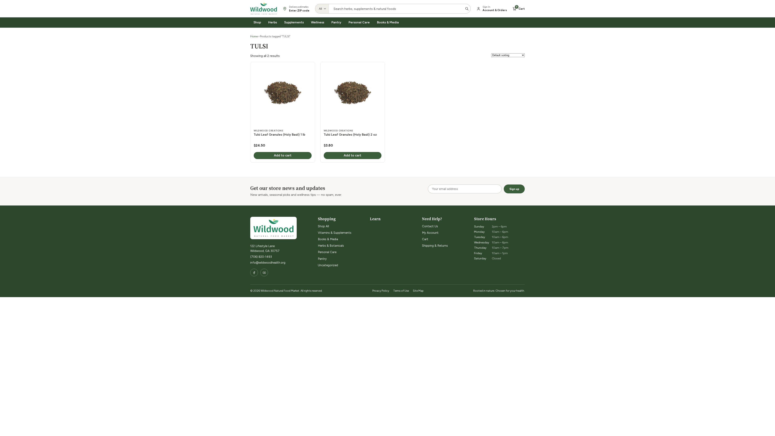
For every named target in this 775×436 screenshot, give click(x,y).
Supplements (294, 22)
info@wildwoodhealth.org (267, 262)
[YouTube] (264, 272)
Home (254, 36)
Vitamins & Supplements (334, 233)
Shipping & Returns (435, 245)
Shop (257, 22)
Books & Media (388, 22)
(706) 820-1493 (261, 257)
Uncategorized (328, 265)
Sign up (514, 189)
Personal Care (359, 22)
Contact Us (430, 226)
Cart (425, 239)
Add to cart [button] (282, 155)
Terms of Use (401, 290)
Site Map (418, 290)
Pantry (336, 22)
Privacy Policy (380, 290)
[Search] (466, 9)
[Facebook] (254, 272)
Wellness (317, 22)
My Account (430, 233)
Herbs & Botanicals (331, 245)
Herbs (272, 22)
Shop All (323, 226)
